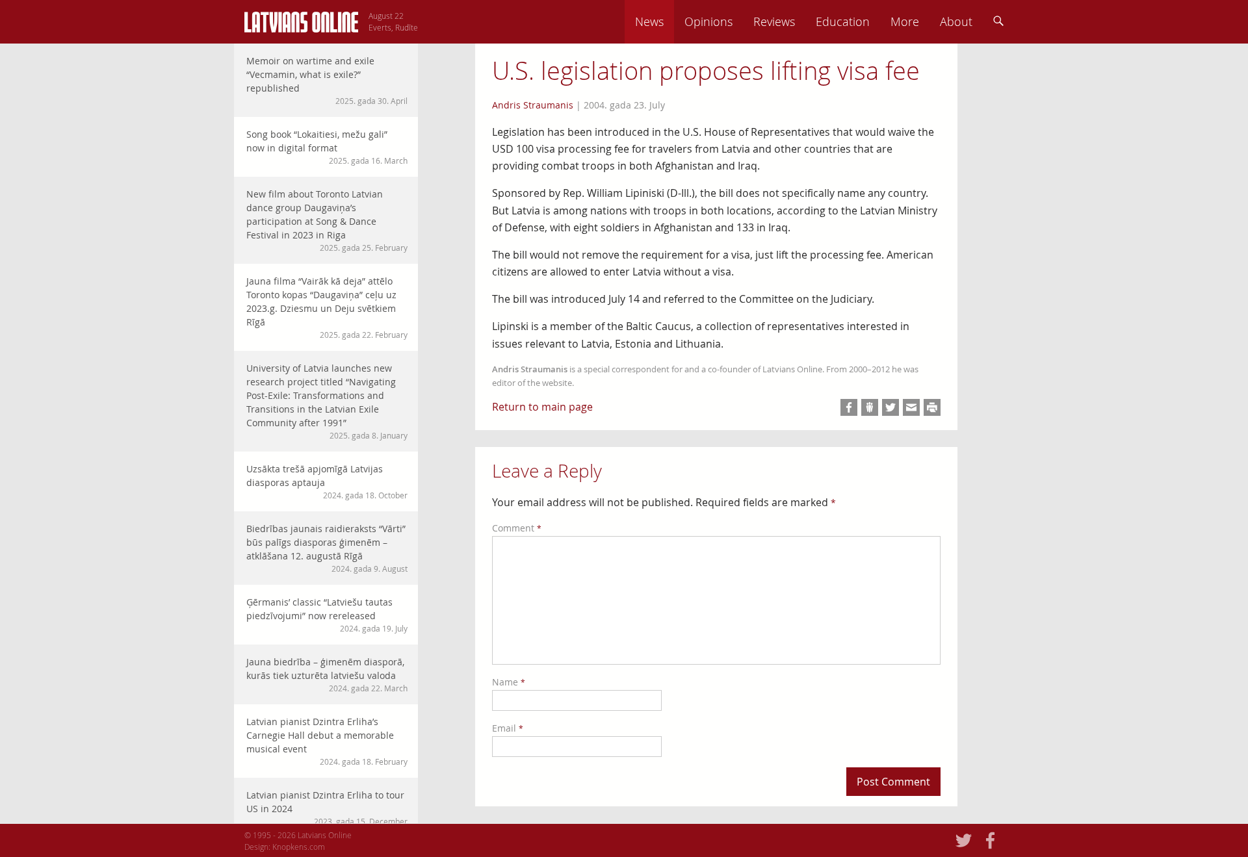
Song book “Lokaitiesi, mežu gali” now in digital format (327, 147)
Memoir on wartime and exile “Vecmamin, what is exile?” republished (327, 80)
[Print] (932, 407)
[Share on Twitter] (890, 407)
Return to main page (542, 407)
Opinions (708, 21)
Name (508, 682)
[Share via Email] (911, 407)
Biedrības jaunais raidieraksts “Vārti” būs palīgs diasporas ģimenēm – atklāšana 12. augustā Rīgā (327, 548)
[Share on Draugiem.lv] (869, 407)
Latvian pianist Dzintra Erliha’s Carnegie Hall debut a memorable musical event (327, 741)
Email (507, 728)
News (649, 21)
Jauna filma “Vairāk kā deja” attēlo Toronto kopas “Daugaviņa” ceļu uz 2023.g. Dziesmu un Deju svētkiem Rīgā (327, 307)
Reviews (774, 21)
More (904, 21)
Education (843, 21)
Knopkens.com (298, 846)
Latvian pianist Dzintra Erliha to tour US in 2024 (327, 807)
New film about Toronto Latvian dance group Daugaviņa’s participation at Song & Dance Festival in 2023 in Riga (327, 220)
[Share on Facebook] (848, 407)
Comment (516, 528)
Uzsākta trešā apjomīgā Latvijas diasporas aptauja (327, 481)
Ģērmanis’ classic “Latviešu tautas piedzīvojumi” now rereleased (327, 614)
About (956, 21)
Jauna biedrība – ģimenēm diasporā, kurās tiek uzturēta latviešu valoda (327, 674)
